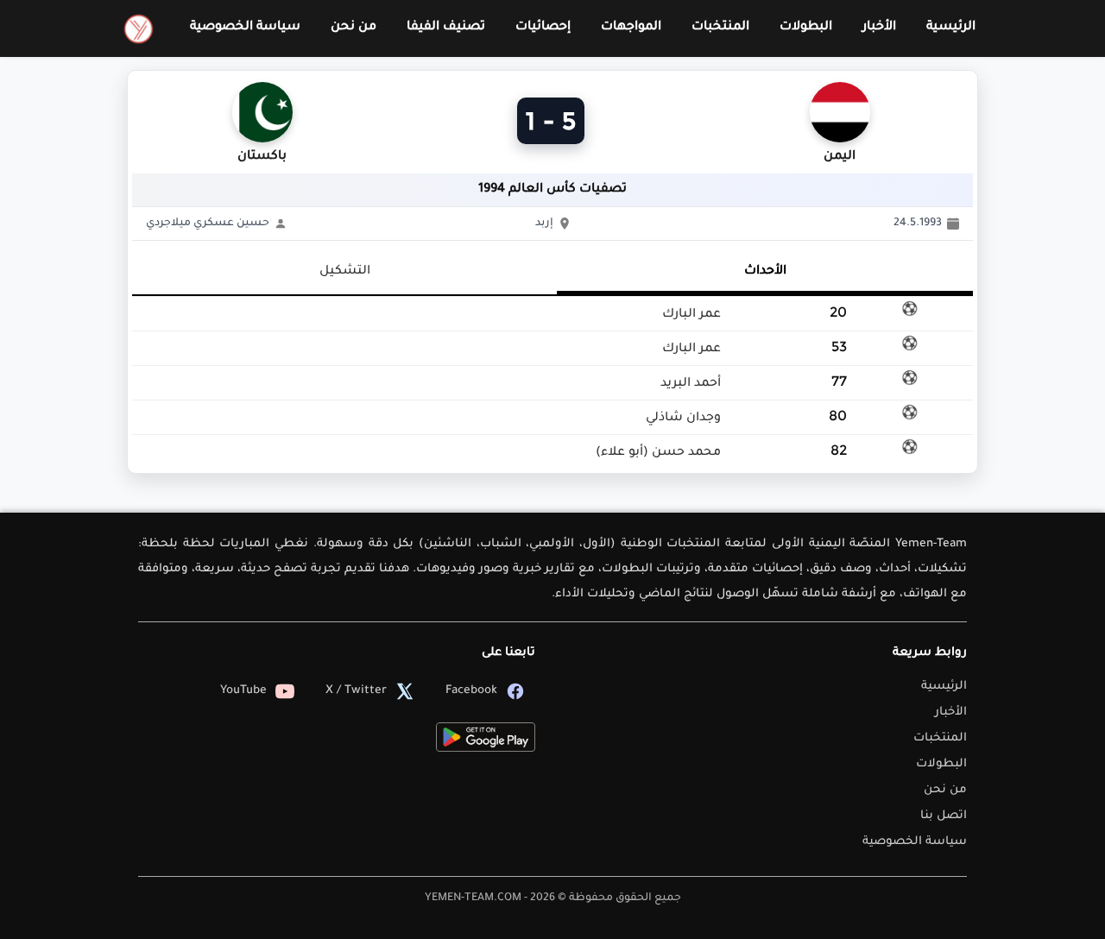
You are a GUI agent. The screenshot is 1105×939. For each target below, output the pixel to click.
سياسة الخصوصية (245, 28)
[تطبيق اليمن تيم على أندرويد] (485, 737)
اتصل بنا (943, 816)
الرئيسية (951, 28)
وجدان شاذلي (683, 418)
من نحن (353, 28)
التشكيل (344, 272)
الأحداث (765, 272)
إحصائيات (543, 28)
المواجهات (631, 28)
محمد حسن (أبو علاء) (658, 453)
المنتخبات (720, 28)
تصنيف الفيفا (446, 28)
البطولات (806, 28)
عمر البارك (691, 315)
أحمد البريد (690, 384)
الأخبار (879, 28)
